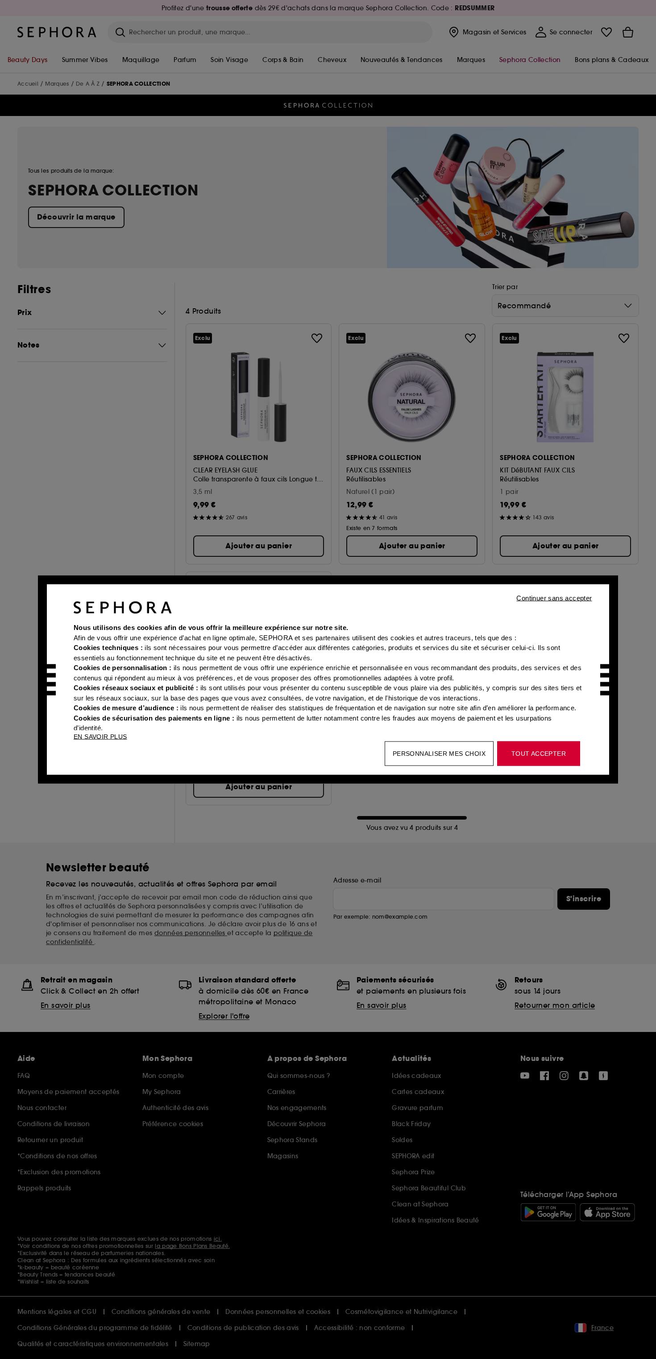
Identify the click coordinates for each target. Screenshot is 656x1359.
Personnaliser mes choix (439, 753)
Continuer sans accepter (554, 598)
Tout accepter (538, 753)
